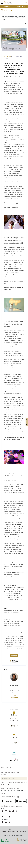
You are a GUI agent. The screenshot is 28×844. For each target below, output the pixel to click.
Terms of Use (23, 831)
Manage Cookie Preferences (20, 833)
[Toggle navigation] (2, 2)
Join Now (3, 793)
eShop (8, 6)
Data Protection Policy (13, 831)
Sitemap (4, 831)
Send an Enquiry (5, 784)
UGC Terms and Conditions (7, 833)
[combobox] (14, 778)
